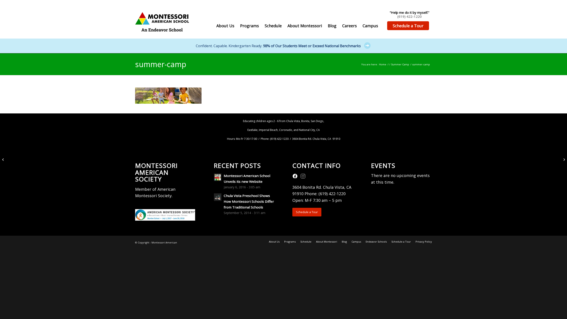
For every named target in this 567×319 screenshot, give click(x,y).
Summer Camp (400, 64)
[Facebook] (295, 177)
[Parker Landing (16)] (3, 159)
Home (382, 64)
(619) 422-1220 (409, 16)
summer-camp (160, 64)
